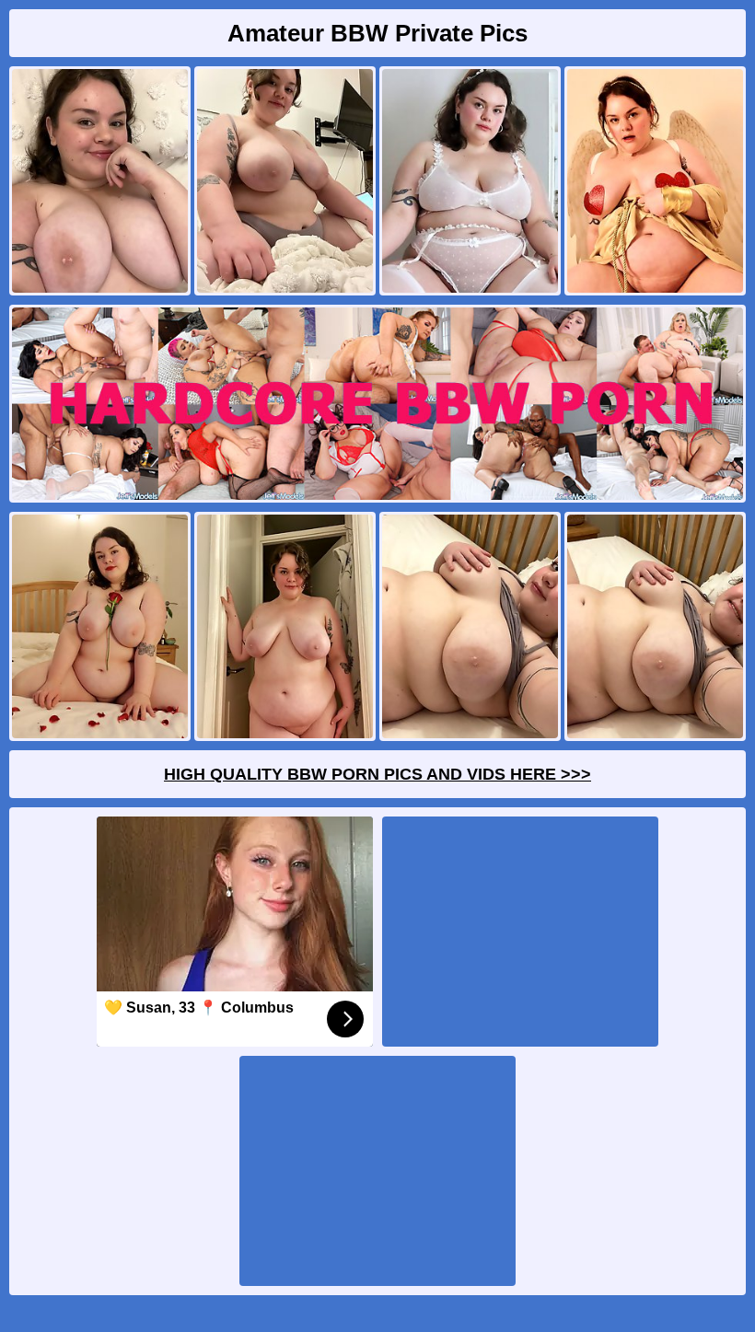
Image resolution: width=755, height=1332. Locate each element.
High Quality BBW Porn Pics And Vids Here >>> (377, 774)
